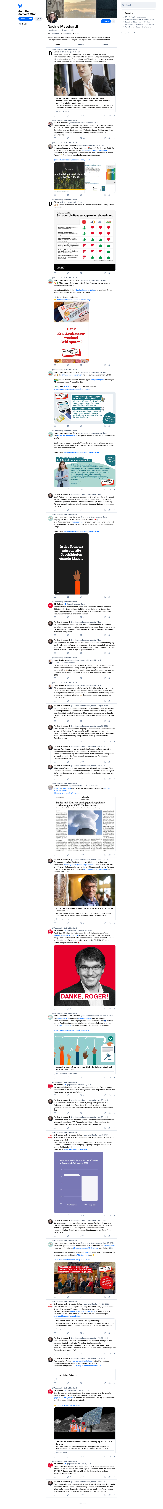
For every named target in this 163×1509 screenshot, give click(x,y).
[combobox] (24, 24)
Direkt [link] (56, 52)
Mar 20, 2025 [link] (86, 930)
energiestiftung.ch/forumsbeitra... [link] (67, 1316)
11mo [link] (79, 202)
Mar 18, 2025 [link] (107, 1016)
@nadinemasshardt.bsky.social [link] (94, 150)
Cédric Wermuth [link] (61, 123)
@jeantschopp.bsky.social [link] (78, 660)
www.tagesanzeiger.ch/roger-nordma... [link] (80, 864)
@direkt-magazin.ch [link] (67, 52)
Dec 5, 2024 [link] (102, 1482)
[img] (81, 9)
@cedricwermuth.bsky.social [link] (80, 123)
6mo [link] (79, 52)
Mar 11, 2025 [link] (103, 1135)
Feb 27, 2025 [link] (103, 1304)
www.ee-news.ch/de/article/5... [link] (77, 1149)
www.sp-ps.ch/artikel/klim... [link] (68, 1405)
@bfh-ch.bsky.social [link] (62, 160)
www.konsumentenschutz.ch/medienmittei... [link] (82, 452)
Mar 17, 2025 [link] (85, 1085)
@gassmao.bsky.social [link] (77, 786)
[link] (53, 33)
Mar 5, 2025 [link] (102, 1220)
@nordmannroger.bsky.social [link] (95, 869)
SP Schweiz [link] (59, 604)
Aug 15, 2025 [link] (95, 660)
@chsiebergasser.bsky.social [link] (88, 145)
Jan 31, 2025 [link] (102, 1358)
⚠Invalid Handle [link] (90, 1135)
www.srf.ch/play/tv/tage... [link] (83, 1361)
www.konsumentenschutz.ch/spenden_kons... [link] (73, 1260)
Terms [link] (130, 33)
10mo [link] (103, 145)
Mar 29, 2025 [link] (94, 786)
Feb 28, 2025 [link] (108, 1243)
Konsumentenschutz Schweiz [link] (67, 280)
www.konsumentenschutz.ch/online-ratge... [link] (74, 299)
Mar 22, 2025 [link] (102, 860)
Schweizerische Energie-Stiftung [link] (69, 1135)
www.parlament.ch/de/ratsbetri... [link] (89, 1366)
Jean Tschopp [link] (60, 660)
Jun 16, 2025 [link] (102, 746)
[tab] (57, 44)
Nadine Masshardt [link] (62, 494)
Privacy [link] (123, 33)
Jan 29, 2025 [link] (86, 1390)
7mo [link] (95, 123)
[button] (50, 3)
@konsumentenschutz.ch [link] (91, 280)
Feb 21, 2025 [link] (102, 1338)
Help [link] (135, 33)
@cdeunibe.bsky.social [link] (80, 160)
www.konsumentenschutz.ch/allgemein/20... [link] (72, 1030)
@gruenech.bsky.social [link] (63, 1398)
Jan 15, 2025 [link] (85, 1464)
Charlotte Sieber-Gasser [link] (65, 145)
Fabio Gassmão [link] (61, 786)
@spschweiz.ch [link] (73, 604)
